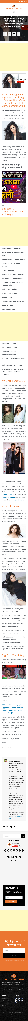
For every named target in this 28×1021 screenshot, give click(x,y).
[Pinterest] (20, 850)
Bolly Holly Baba (18, 1017)
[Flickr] (23, 850)
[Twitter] (8, 850)
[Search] (23, 836)
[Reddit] (17, 850)
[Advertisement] (14, 57)
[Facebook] (5, 850)
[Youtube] (11, 850)
